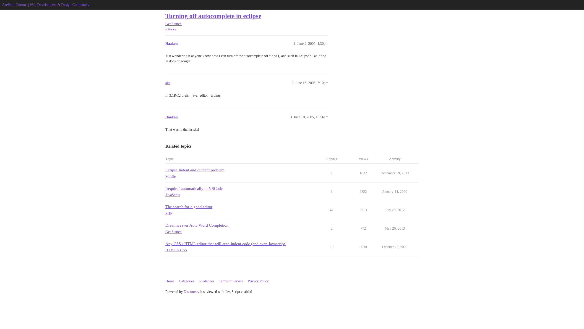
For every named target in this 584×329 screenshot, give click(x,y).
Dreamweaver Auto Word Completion (196, 225)
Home (169, 281)
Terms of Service (231, 281)
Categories (186, 281)
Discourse (191, 292)
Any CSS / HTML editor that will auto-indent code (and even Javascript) (225, 243)
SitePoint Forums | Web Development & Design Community (45, 5)
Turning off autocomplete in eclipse (213, 15)
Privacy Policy (258, 281)
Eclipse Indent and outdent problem (194, 170)
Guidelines (206, 281)
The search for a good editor (188, 206)
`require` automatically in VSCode (194, 188)
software (170, 29)
